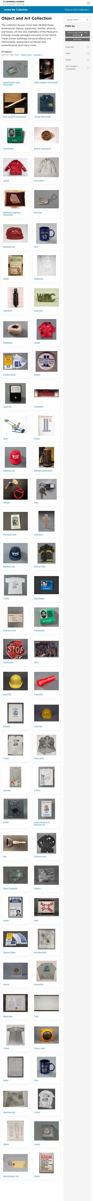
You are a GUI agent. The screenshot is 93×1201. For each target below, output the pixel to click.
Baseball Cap (9, 247)
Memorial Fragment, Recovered (12, 213)
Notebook (38, 279)
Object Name (26, 55)
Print (36, 662)
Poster (6, 279)
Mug (36, 247)
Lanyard (6, 790)
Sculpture (38, 534)
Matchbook (8, 148)
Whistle (6, 502)
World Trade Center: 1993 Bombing (77, 34)
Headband (7, 343)
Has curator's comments (72, 67)
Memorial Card (9, 534)
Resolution (8, 1016)
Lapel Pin (38, 311)
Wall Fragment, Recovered (46, 82)
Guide (36, 438)
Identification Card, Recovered (11, 83)
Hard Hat (7, 694)
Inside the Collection (16, 9)
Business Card (9, 630)
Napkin (37, 888)
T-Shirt (6, 598)
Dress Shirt (39, 180)
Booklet (6, 726)
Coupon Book (9, 375)
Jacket (6, 180)
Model (6, 822)
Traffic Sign (8, 662)
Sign (36, 920)
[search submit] (87, 20)
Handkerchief (40, 952)
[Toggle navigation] (88, 3)
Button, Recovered (42, 148)
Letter (5, 1080)
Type (68, 53)
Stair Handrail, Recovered (14, 117)
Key (5, 856)
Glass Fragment (10, 888)
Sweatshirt (38, 984)
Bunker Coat (39, 566)
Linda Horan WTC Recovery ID (42, 823)
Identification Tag (11, 1176)
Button (37, 375)
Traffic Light (39, 1048)
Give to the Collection (77, 9)
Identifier (37, 55)
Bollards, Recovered (43, 470)
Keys (36, 502)
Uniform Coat (40, 856)
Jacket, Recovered (42, 117)
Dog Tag (38, 212)
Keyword (70, 47)
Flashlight (7, 311)
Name (68, 60)
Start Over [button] (77, 39)
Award (6, 984)
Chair (5, 438)
